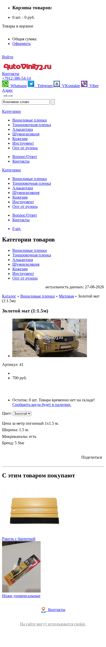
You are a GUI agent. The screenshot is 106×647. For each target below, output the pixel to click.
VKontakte (70, 86)
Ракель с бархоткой (19, 539)
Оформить (21, 43)
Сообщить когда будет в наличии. (41, 404)
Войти (7, 57)
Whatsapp (17, 86)
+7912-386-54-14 (16, 78)
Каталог (9, 296)
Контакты (10, 73)
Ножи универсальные (21, 596)
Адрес (7, 90)
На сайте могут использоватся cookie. (53, 624)
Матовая (66, 296)
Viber (93, 86)
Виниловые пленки (37, 296)
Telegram (44, 86)
